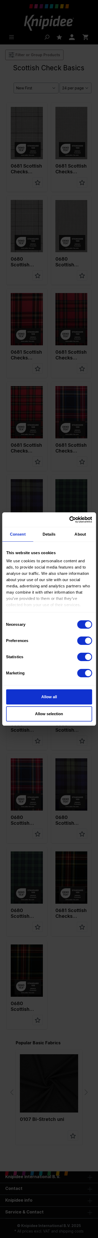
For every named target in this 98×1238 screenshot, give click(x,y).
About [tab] (80, 534)
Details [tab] (49, 534)
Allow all (49, 697)
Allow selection (49, 714)
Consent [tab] (18, 534)
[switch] (84, 641)
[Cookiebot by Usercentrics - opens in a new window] (70, 519)
